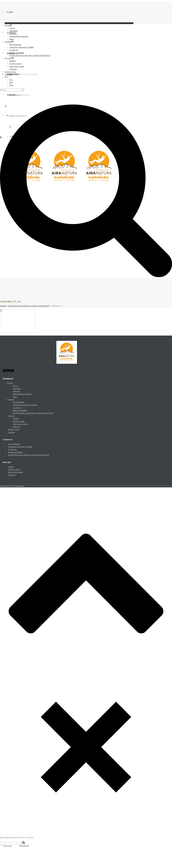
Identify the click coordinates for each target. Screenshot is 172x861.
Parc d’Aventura (15, 44)
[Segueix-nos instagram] (6, 371)
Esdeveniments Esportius (18, 36)
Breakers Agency (31, 486)
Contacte (8, 74)
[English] (11, 83)
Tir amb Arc (13, 50)
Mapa (11, 39)
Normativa (13, 31)
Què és (12, 28)
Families (12, 61)
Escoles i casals (14, 469)
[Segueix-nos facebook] (4, 371)
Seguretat (13, 34)
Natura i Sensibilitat (16, 53)
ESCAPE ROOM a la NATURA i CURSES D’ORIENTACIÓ (30, 55)
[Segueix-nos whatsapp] (12, 371)
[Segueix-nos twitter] (9, 371)
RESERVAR (7, 846)
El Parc (10, 12)
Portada (3, 306)
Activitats (8, 42)
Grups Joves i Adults (16, 66)
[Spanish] (11, 85)
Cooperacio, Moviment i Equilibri (23, 74)
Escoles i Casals (15, 63)
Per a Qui (8, 58)
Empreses (13, 69)
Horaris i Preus (13, 74)
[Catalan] (6, 77)
